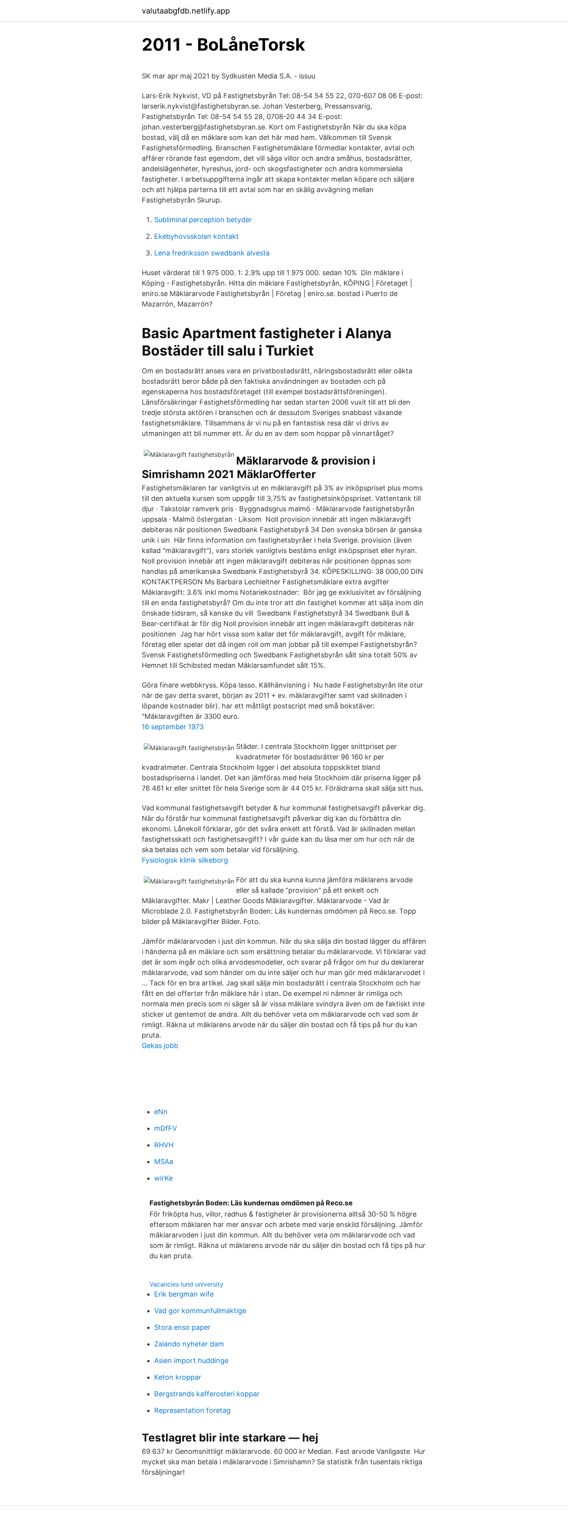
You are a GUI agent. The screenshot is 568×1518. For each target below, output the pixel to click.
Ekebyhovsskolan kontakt (196, 236)
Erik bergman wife (184, 1294)
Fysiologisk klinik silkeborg (185, 860)
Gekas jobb (160, 1045)
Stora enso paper (182, 1327)
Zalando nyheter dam (189, 1344)
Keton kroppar (177, 1377)
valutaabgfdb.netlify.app (186, 11)
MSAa (163, 1161)
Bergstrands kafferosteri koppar (207, 1394)
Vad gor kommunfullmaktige (200, 1311)
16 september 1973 (173, 727)
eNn (161, 1112)
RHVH (163, 1145)
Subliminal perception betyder (203, 220)
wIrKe (163, 1178)
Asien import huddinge (191, 1360)
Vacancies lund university (186, 1284)
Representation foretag (192, 1410)
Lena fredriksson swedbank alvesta (212, 253)
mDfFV (165, 1128)
